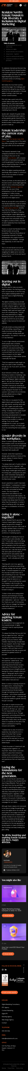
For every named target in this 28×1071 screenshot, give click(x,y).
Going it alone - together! (12, 54)
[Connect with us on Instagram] (3, 970)
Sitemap (4, 1068)
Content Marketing (7, 1010)
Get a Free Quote (14, 1)
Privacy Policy (11, 1068)
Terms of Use (19, 1068)
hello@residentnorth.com (10, 1038)
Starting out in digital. (11, 49)
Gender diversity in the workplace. (15, 51)
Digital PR (5, 1013)
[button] (9, 916)
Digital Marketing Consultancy (11, 1004)
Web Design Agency (8, 1020)
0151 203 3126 (6, 1031)
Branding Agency (7, 1016)
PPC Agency (5, 1007)
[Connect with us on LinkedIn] (6, 970)
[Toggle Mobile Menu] (25, 5)
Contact (4, 1023)
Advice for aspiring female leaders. (15, 56)
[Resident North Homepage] (8, 5)
